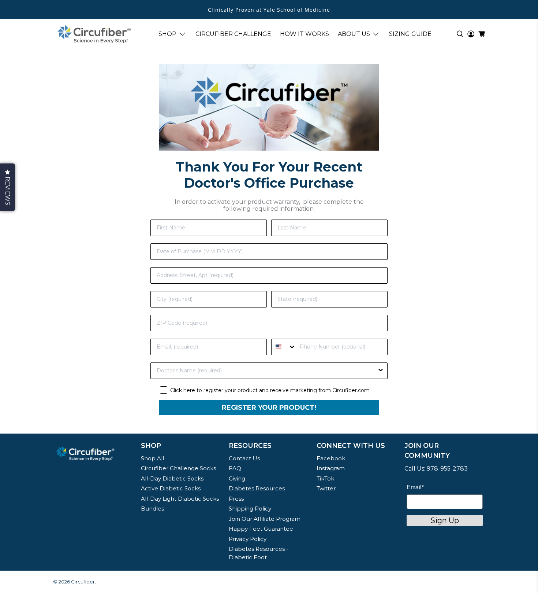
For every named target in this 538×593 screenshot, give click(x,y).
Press (236, 498)
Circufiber (83, 582)
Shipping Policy (250, 508)
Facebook (331, 458)
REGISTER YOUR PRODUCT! (269, 408)
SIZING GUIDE (410, 33)
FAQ (235, 468)
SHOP (167, 33)
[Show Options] (380, 371)
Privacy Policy (247, 538)
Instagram (331, 468)
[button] (7, 187)
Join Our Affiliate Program (264, 518)
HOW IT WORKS (304, 33)
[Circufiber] (94, 34)
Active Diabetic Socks (171, 488)
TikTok (325, 478)
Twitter (326, 488)
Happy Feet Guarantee (261, 528)
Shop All (152, 458)
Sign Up (444, 520)
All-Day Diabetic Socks (172, 478)
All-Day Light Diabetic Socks (180, 498)
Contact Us (244, 458)
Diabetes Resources (257, 488)
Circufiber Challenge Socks (178, 468)
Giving (237, 478)
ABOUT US (354, 33)
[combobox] (284, 347)
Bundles (152, 508)
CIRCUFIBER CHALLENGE (233, 33)
